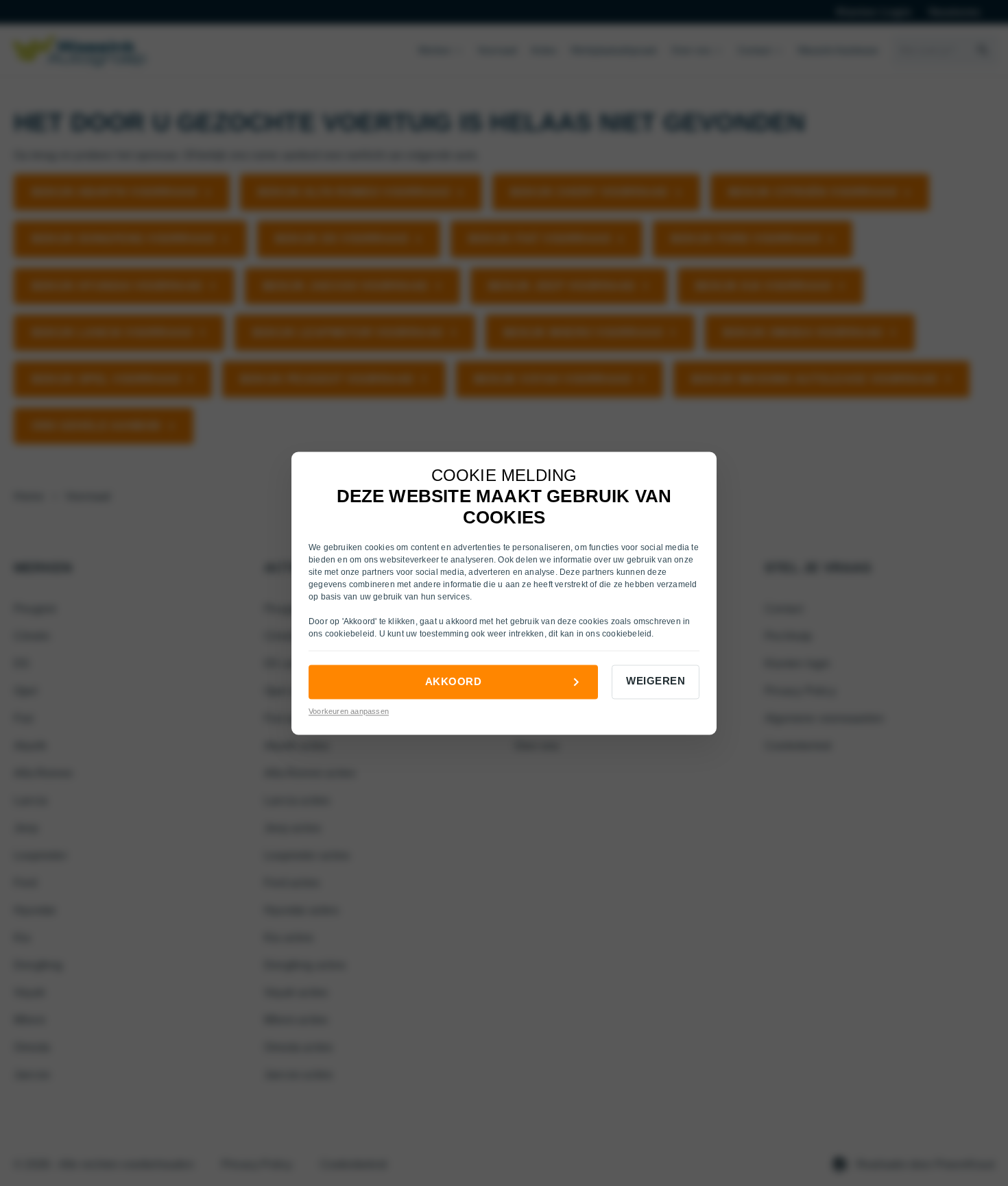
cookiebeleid (349, 634)
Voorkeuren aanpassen (349, 712)
